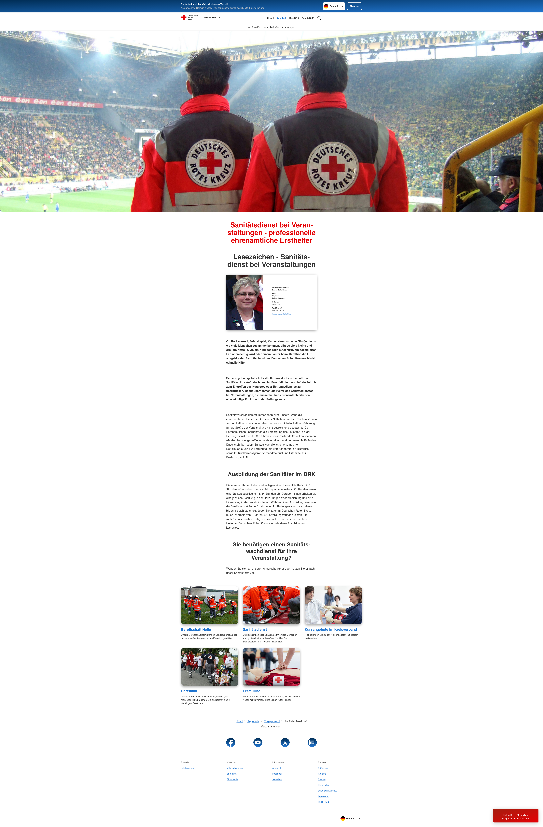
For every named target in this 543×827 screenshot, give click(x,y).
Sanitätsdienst (255, 629)
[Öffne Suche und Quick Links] (319, 18)
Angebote (281, 18)
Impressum (323, 796)
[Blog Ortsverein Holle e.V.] (312, 742)
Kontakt (322, 773)
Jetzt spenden (188, 768)
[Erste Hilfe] (271, 667)
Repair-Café (307, 18)
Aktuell (270, 18)
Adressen (323, 768)
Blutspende (232, 779)
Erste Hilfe (251, 690)
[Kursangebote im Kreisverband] (333, 605)
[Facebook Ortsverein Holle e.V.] (230, 742)
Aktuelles (277, 779)
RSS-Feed (323, 802)
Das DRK (294, 18)
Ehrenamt (189, 690)
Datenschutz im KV (327, 790)
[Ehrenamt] (209, 667)
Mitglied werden (235, 768)
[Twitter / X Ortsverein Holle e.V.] (285, 742)
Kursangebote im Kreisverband (331, 629)
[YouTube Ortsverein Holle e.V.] (257, 742)
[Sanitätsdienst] (271, 605)
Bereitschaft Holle (196, 629)
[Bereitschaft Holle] (209, 605)
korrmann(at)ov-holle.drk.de (281, 314)
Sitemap (322, 779)
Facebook (277, 773)
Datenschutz (324, 785)
